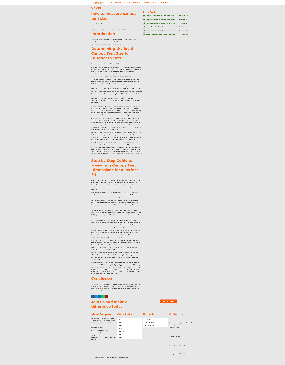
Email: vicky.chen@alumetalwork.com (179, 346)
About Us (118, 2)
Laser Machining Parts (150, 322)
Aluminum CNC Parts (149, 325)
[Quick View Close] (0, 364)
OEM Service (136, 2)
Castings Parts (148, 319)
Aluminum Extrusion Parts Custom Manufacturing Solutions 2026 (166, 15)
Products (127, 2)
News (155, 2)
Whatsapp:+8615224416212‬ (177, 354)
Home (111, 2)
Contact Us (163, 2)
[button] (93, 296)
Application (147, 2)
